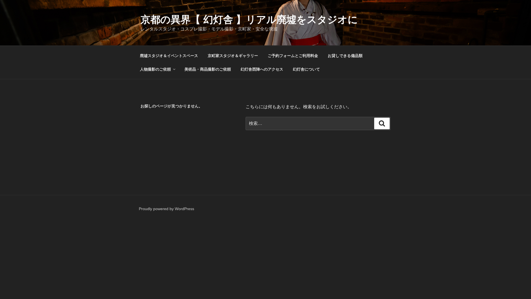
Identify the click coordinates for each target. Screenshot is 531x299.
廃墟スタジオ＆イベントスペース (169, 55)
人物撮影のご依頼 (155, 69)
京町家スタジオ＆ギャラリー (233, 55)
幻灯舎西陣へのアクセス (262, 69)
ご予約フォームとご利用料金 (293, 55)
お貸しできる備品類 (345, 55)
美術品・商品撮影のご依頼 (207, 69)
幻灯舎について (306, 69)
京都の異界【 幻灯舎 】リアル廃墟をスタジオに (249, 19)
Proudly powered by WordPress (166, 209)
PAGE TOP (514, 285)
